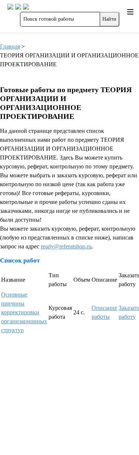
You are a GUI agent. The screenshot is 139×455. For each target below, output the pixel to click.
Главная (10, 46)
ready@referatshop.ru (66, 246)
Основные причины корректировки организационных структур (24, 312)
